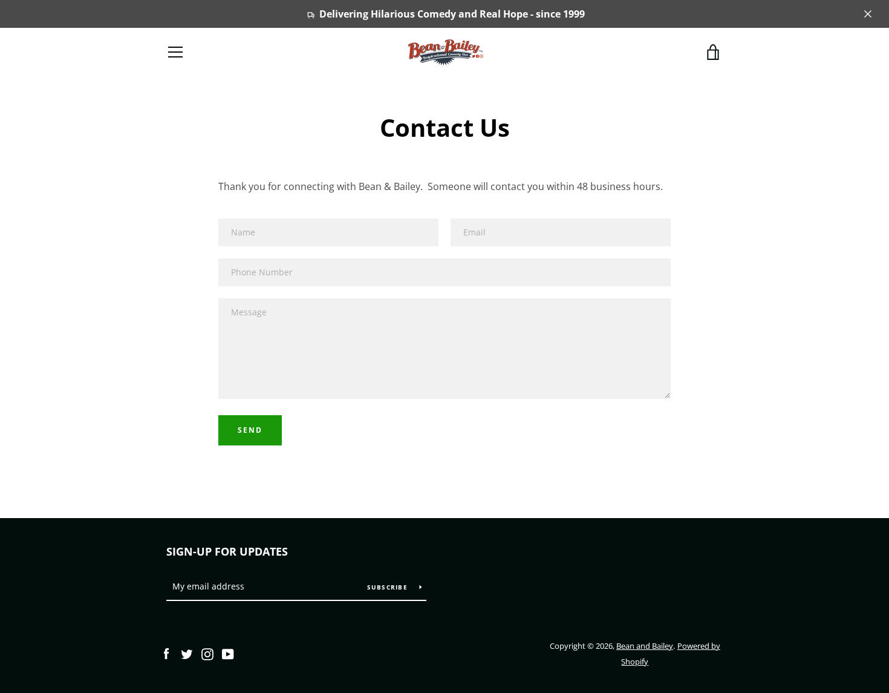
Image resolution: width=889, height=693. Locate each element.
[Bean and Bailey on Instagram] (207, 653)
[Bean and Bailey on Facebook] (166, 653)
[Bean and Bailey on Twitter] (187, 653)
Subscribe (389, 587)
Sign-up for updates (227, 551)
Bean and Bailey (644, 645)
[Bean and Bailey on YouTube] (228, 653)
